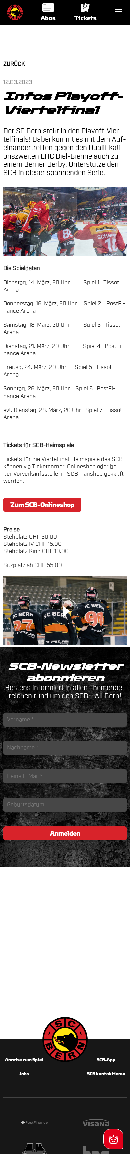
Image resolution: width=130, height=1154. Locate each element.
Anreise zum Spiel (24, 1060)
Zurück (14, 64)
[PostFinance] (34, 1123)
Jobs (24, 1074)
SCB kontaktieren (106, 1074)
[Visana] (96, 1123)
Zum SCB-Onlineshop (42, 505)
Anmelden (65, 833)
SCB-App (106, 1060)
